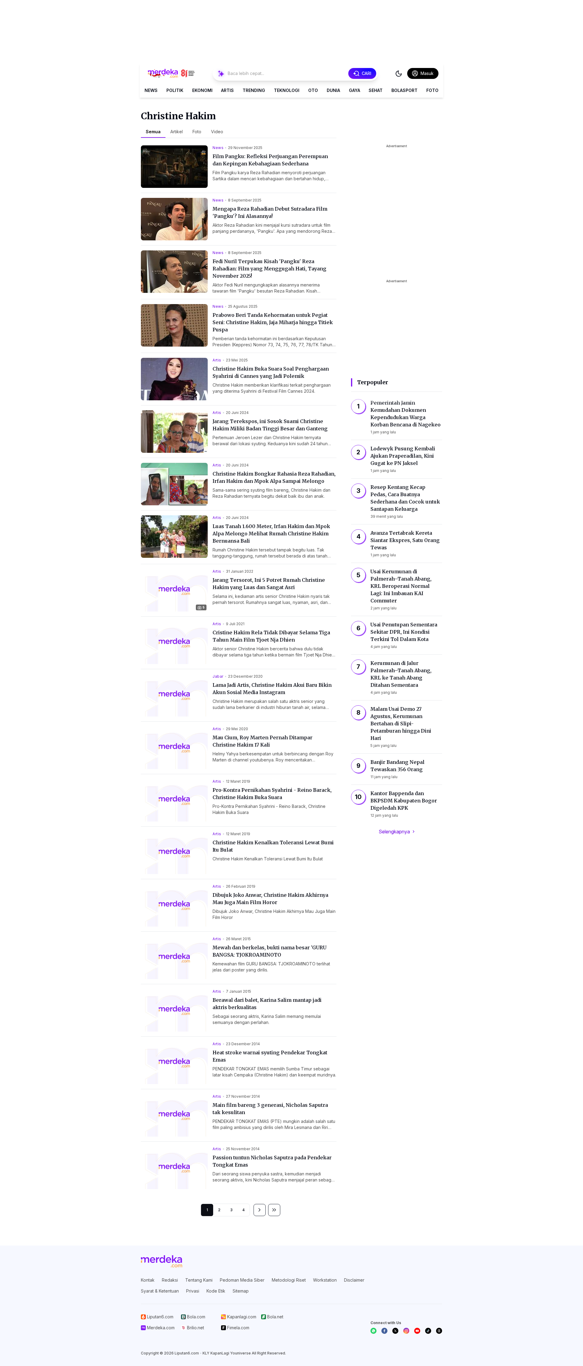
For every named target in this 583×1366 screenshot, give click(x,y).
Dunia (333, 90)
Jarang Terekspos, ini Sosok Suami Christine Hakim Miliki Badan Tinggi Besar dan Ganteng (270, 425)
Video (217, 131)
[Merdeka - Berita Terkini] (171, 73)
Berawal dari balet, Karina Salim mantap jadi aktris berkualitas (267, 1003)
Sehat (376, 90)
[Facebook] (384, 1331)
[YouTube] (417, 1331)
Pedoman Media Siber (242, 1280)
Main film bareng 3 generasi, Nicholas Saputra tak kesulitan (270, 1108)
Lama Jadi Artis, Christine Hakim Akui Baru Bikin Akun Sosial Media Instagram (272, 688)
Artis (227, 90)
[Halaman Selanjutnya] (260, 1210)
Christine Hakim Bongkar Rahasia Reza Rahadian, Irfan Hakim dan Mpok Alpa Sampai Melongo (274, 477)
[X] (395, 1331)
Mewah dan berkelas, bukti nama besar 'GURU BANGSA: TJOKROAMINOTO (269, 951)
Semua (153, 131)
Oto (313, 90)
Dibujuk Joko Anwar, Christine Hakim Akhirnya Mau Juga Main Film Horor (270, 898)
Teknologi (286, 90)
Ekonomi (202, 90)
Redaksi (170, 1280)
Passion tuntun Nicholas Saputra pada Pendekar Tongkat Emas (272, 1161)
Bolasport (404, 90)
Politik (174, 90)
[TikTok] (428, 1331)
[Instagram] (406, 1331)
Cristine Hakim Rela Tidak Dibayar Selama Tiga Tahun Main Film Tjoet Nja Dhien (271, 636)
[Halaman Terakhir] (274, 1210)
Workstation (325, 1280)
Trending (254, 90)
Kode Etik (215, 1290)
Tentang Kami (199, 1280)
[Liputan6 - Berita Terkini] (161, 1261)
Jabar (218, 676)
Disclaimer (354, 1280)
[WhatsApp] (373, 1331)
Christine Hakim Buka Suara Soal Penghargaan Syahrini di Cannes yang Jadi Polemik (271, 372)
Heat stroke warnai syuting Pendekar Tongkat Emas (270, 1056)
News (151, 90)
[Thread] (439, 1331)
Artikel (176, 131)
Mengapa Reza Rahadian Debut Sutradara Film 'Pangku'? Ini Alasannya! (270, 212)
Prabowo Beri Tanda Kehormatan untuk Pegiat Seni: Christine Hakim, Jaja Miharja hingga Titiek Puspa (273, 322)
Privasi (192, 1290)
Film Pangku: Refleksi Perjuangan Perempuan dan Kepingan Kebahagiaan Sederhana (270, 160)
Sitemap (241, 1290)
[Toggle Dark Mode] (399, 73)
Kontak (148, 1280)
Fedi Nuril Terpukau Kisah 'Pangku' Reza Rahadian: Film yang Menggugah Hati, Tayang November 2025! (269, 268)
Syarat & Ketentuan (160, 1290)
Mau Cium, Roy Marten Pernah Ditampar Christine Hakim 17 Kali (262, 741)
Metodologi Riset (289, 1280)
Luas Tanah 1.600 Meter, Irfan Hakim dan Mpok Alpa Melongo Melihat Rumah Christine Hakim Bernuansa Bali (271, 533)
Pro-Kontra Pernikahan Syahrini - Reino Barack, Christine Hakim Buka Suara (272, 793)
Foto (432, 90)
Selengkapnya (394, 832)
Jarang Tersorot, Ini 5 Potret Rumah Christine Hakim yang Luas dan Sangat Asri (269, 583)
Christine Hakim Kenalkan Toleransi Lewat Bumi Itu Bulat (273, 846)
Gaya (354, 90)
